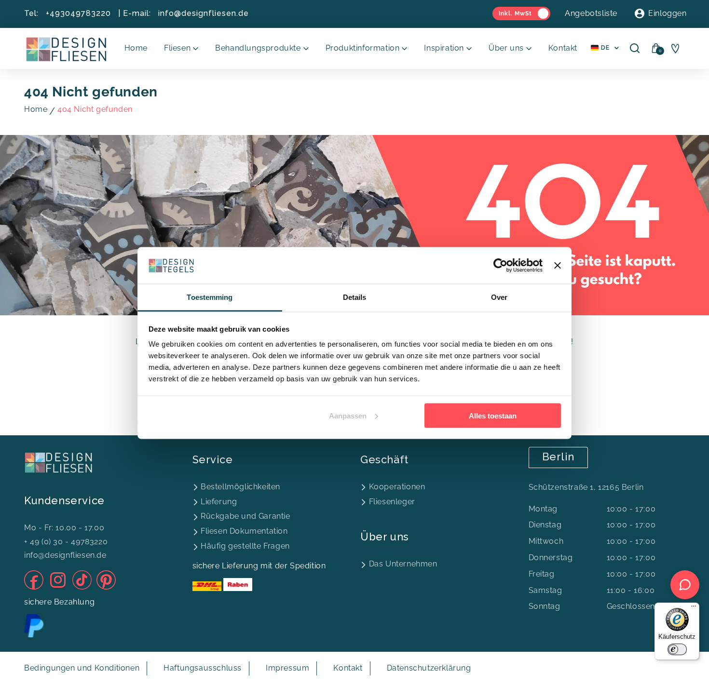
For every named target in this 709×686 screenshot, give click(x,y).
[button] (181, 48)
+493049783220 (78, 13)
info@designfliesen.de (203, 13)
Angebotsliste (591, 13)
